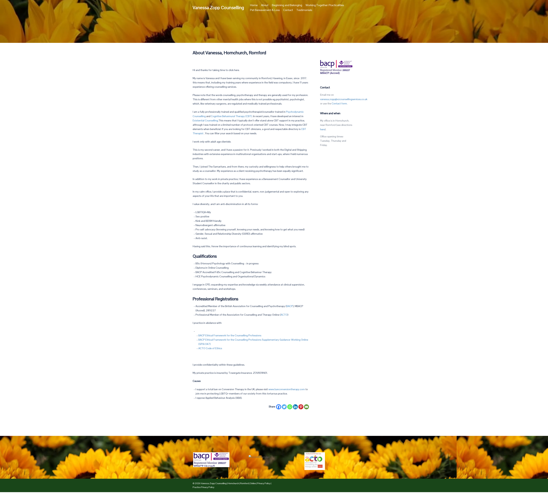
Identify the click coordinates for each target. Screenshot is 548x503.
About (264, 5)
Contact (288, 10)
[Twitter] (284, 406)
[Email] (306, 406)
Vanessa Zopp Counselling (218, 7)
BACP (289, 306)
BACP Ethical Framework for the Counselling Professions (229, 335)
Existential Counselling (205, 120)
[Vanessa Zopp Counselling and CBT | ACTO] (314, 461)
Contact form (339, 103)
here (322, 129)
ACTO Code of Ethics (210, 348)
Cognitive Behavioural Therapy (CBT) (231, 116)
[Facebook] (278, 406)
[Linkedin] (295, 406)
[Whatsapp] (289, 406)
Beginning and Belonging (287, 5)
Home (254, 5)
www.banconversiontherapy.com (286, 389)
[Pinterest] (300, 406)
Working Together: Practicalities (325, 5)
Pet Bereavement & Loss (265, 10)
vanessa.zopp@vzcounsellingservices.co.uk (343, 99)
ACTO (284, 314)
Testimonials (304, 10)
